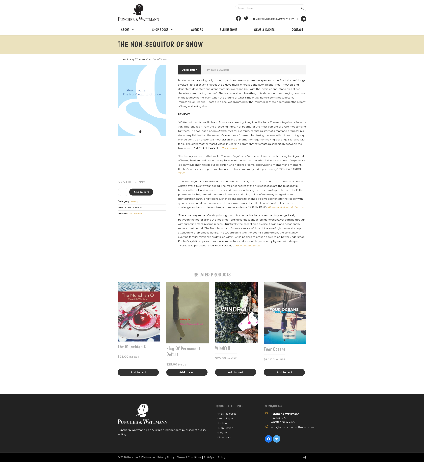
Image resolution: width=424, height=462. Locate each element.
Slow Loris (224, 437)
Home (121, 59)
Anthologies (225, 418)
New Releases (227, 413)
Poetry (130, 59)
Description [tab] (189, 69)
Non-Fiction (225, 427)
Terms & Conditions (189, 457)
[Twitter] (246, 18)
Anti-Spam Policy (214, 457)
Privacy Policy (165, 457)
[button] (161, 70)
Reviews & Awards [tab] (217, 69)
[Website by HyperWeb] (304, 457)
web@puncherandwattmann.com (292, 427)
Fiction (222, 423)
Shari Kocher (134, 213)
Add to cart (141, 192)
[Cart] (303, 19)
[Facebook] (238, 18)
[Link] (138, 12)
